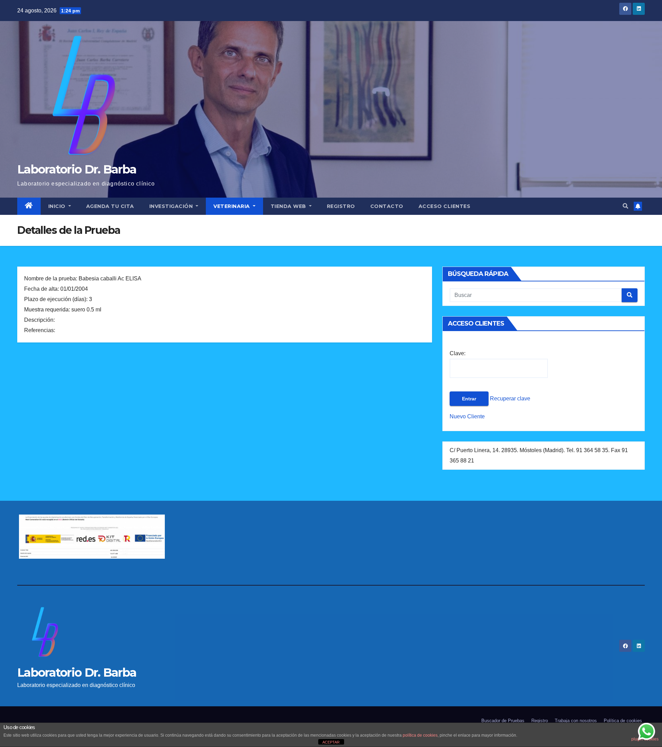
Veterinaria (232, 206)
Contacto (386, 206)
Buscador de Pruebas (502, 720)
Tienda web (289, 206)
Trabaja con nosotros (576, 720)
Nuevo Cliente (467, 416)
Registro (341, 206)
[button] (625, 206)
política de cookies (420, 735)
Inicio (57, 206)
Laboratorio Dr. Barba (76, 169)
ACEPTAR (331, 742)
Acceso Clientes (445, 206)
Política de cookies (623, 720)
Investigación (171, 206)
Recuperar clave (509, 398)
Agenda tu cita (110, 206)
